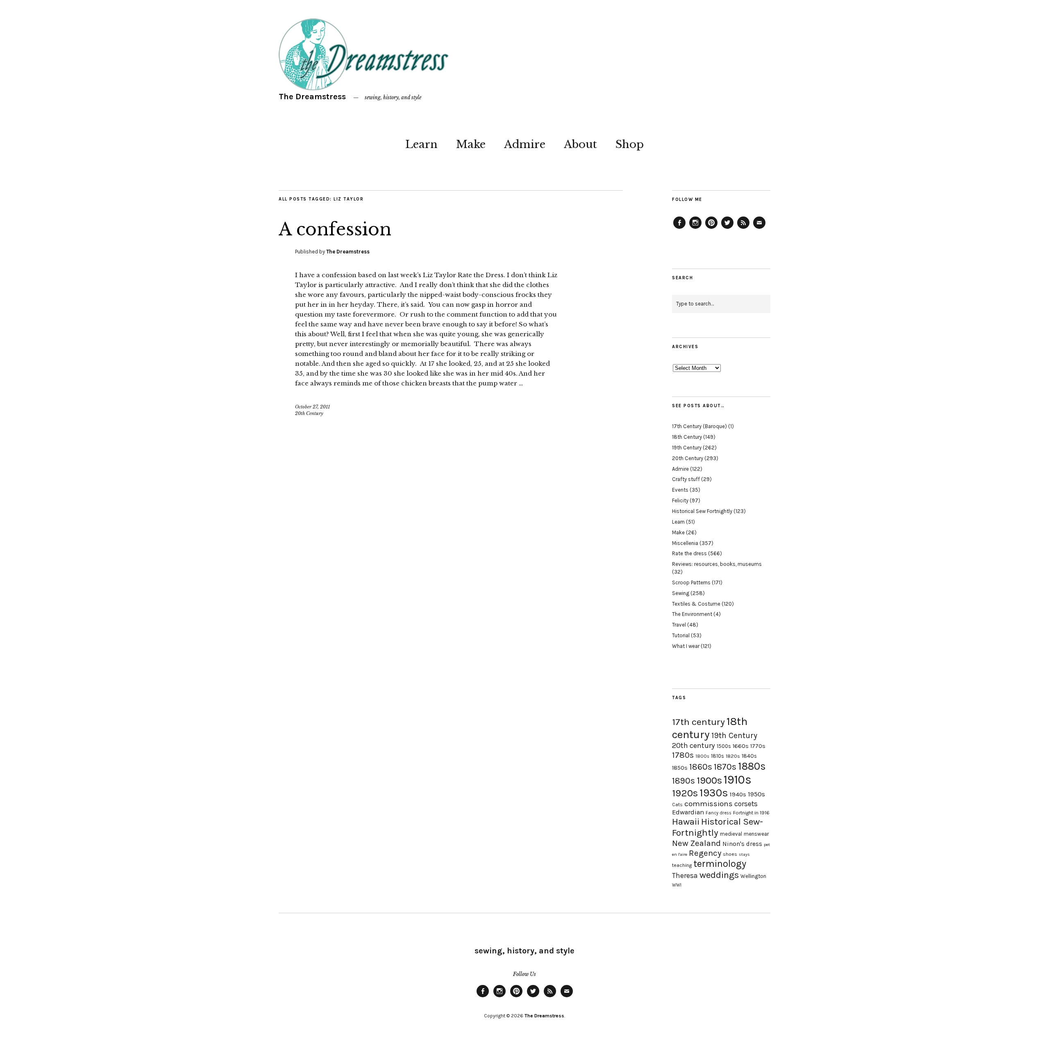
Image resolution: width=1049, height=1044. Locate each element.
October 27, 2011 (312, 407)
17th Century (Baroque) (699, 426)
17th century (698, 721)
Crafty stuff (686, 479)
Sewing (680, 593)
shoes (730, 854)
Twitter (727, 228)
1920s (685, 793)
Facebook (679, 228)
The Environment (692, 614)
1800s (702, 756)
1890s (683, 781)
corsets (746, 804)
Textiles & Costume (696, 604)
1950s (756, 794)
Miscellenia (685, 543)
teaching (682, 865)
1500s (724, 746)
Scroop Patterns (691, 582)
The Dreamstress (312, 96)
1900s (709, 780)
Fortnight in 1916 (751, 813)
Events (680, 490)
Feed (743, 228)
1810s (717, 756)
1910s (738, 779)
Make (471, 144)
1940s (738, 794)
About (580, 144)
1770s (757, 746)
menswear (756, 834)
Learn (421, 144)
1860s (700, 767)
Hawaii (685, 821)
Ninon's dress (742, 844)
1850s (680, 767)
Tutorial (681, 635)
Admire (524, 144)
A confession (335, 229)
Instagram (695, 228)
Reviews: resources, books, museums (717, 564)
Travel (679, 625)
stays (744, 854)
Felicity (680, 500)
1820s (733, 756)
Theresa (685, 875)
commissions (708, 803)
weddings (719, 874)
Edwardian (688, 812)
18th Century (687, 437)
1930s (713, 792)
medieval (731, 834)
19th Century (687, 447)
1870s (725, 766)
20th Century (309, 413)
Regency (705, 853)
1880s (752, 766)
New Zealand (696, 843)
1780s (683, 755)
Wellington (753, 876)
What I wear (685, 646)
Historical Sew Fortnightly (702, 511)
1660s (741, 746)
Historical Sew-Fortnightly (717, 827)
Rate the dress (689, 553)
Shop (629, 144)
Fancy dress (718, 813)
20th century (693, 745)
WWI (676, 885)
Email (759, 228)
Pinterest (711, 228)
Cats (677, 804)
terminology (719, 863)
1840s (749, 755)
